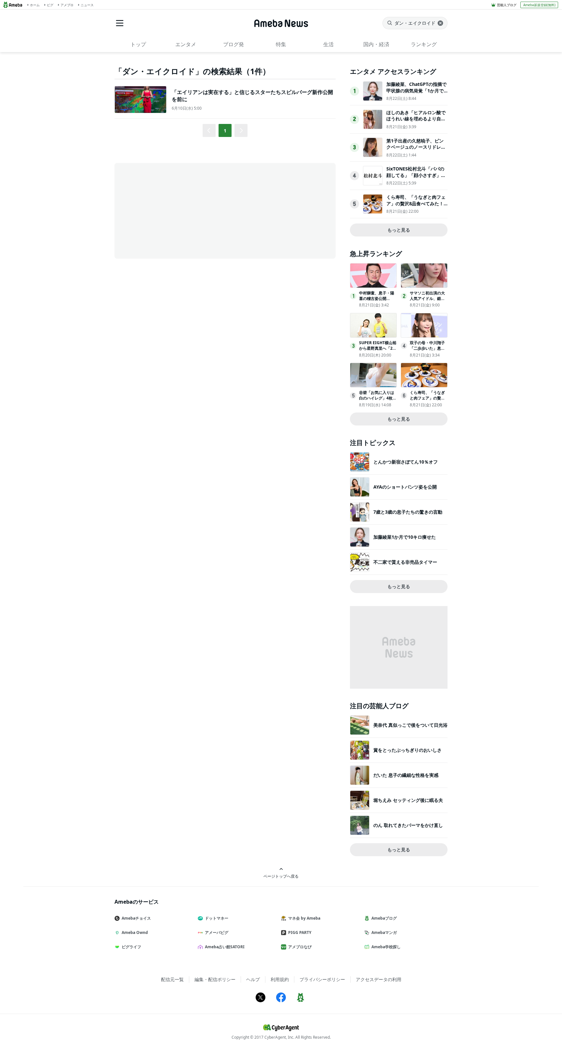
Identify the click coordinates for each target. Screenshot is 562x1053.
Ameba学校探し (386, 947)
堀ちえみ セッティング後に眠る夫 (408, 800)
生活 (328, 44)
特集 (281, 44)
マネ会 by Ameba (304, 918)
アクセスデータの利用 (378, 979)
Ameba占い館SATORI (225, 947)
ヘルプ (253, 979)
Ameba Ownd (135, 932)
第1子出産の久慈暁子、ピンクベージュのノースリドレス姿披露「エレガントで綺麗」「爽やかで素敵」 (416, 150)
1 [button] (225, 131)
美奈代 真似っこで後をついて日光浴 (410, 725)
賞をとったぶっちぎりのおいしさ (407, 750)
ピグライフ (131, 947)
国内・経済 (376, 44)
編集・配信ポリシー (214, 979)
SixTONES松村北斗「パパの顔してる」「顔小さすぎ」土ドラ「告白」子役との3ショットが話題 (416, 178)
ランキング (424, 44)
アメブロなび (300, 947)
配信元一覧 (172, 979)
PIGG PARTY (299, 932)
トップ (138, 44)
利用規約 (280, 979)
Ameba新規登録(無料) (539, 5)
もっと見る (398, 230)
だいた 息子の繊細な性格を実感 (405, 775)
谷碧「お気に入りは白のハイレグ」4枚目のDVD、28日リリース (377, 401)
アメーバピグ (216, 932)
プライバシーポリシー (322, 979)
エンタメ (185, 44)
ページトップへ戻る (281, 876)
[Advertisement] (173, 210)
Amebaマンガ (384, 932)
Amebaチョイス (136, 918)
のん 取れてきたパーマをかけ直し (408, 825)
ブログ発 (233, 44)
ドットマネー (216, 918)
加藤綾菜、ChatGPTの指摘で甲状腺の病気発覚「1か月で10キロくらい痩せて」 (416, 90)
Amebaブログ (384, 918)
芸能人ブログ (506, 5)
